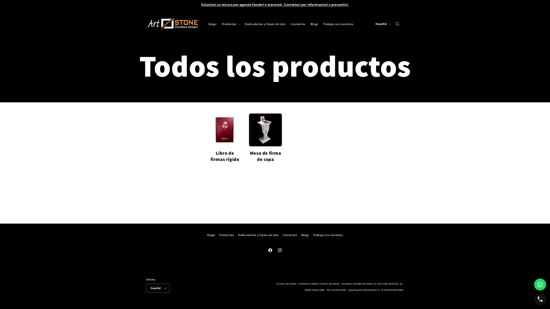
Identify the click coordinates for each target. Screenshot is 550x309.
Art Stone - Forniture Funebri (302, 283)
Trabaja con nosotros (328, 235)
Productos (226, 235)
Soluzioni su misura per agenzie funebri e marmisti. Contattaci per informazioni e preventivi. (275, 4)
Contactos (290, 235)
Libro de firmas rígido (225, 156)
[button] (230, 24)
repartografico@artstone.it (364, 289)
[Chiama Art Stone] (540, 299)
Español (156, 288)
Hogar (211, 235)
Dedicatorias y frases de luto (258, 235)
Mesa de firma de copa (265, 156)
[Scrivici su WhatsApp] (540, 285)
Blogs (305, 235)
